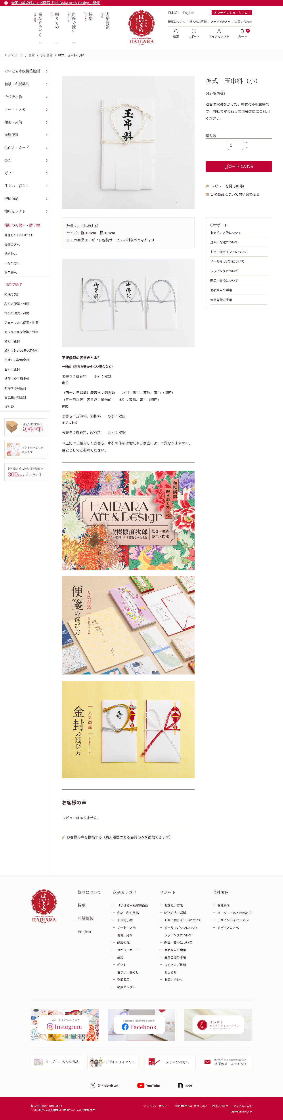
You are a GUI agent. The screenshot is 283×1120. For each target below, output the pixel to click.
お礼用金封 (12, 369)
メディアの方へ (221, 21)
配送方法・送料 (175, 912)
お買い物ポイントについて (228, 252)
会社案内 (223, 905)
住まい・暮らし (16, 186)
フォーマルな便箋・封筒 (21, 322)
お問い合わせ (243, 21)
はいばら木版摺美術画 (22, 71)
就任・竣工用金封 (16, 378)
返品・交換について (224, 280)
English (188, 12)
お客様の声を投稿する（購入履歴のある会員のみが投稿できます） (120, 837)
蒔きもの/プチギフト (18, 235)
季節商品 (11, 198)
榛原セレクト (15, 211)
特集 (88, 16)
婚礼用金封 (12, 341)
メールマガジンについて (227, 261)
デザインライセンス (231, 920)
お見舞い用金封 (15, 397)
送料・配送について (224, 242)
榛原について (89, 892)
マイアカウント (219, 36)
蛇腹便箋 (11, 135)
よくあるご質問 (175, 964)
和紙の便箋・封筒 (16, 303)
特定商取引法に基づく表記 (191, 1106)
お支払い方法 (173, 905)
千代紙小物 (13, 97)
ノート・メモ (15, 109)
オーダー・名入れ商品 (232, 912)
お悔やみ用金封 (15, 388)
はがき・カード (16, 147)
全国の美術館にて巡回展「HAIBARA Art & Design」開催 (55, 2)
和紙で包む (12, 294)
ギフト (9, 173)
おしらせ (170, 972)
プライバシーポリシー (156, 1106)
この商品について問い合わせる (235, 194)
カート (242, 36)
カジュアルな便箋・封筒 (21, 332)
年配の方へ (12, 263)
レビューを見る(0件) (227, 186)
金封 (32, 55)
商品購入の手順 (221, 290)
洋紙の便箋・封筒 (16, 313)
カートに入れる (241, 166)
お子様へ (10, 272)
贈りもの (54, 20)
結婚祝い (10, 253)
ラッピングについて (224, 271)
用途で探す (71, 22)
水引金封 (46, 55)
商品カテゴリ (37, 24)
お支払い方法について (225, 232)
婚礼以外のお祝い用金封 (21, 350)
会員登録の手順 (221, 299)
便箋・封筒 (13, 122)
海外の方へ (12, 244)
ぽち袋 (9, 406)
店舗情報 (104, 20)
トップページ (13, 55)
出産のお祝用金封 (16, 360)
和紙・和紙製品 (16, 84)
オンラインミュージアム (231, 12)
